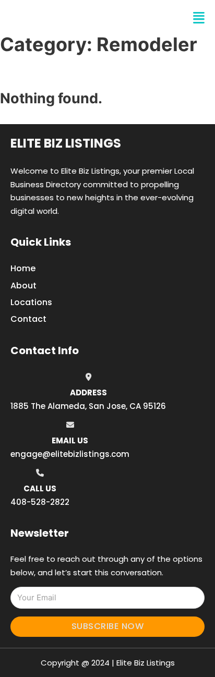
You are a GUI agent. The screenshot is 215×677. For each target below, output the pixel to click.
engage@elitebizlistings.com (69, 454)
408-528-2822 (39, 502)
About (23, 286)
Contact (28, 319)
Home (22, 268)
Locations (31, 302)
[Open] (199, 18)
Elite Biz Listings (65, 143)
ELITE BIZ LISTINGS (73, 18)
